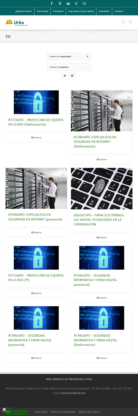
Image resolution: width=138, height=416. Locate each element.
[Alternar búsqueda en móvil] (123, 22)
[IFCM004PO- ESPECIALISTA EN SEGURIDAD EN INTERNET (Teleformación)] (101, 110)
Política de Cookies (89, 411)
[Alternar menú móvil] (131, 22)
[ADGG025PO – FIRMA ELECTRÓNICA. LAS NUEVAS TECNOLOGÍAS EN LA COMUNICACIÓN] (101, 188)
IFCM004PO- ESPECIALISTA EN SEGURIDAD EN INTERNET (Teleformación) (95, 141)
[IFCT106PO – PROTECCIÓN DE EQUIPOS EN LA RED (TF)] (36, 258)
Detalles (38, 137)
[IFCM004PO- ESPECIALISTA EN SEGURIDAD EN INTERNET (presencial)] (36, 188)
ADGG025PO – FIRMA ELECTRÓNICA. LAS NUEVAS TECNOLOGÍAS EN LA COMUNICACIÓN (99, 219)
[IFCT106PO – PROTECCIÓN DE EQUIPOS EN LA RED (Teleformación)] (36, 102)
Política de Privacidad (63, 411)
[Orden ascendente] (87, 56)
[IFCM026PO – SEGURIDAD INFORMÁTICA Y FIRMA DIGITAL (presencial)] (101, 258)
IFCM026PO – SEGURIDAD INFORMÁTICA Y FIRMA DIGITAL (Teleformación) (95, 340)
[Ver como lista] (71, 75)
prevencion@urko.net (72, 393)
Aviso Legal (40, 411)
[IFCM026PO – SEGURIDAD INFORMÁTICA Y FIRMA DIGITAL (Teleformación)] (101, 318)
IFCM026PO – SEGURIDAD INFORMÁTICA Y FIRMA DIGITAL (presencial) (95, 280)
